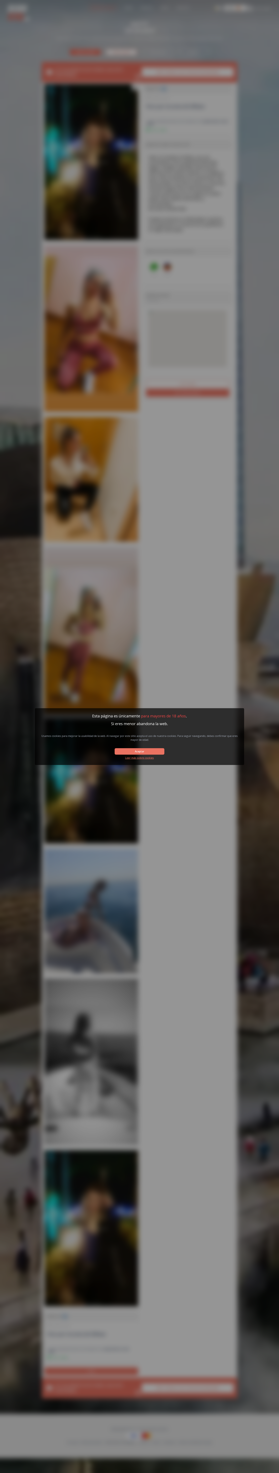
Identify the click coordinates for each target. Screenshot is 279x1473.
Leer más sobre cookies (139, 758)
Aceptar (139, 751)
